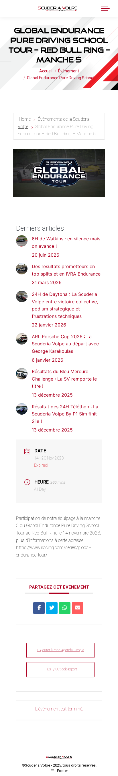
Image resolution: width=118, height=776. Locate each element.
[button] (19, 8)
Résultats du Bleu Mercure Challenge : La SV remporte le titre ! (64, 379)
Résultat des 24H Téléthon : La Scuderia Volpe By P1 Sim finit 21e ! (65, 414)
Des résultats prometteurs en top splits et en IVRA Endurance (66, 270)
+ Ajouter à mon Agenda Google (60, 650)
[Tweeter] (52, 608)
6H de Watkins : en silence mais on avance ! (66, 242)
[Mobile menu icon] (105, 8)
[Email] (77, 608)
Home (25, 119)
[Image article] (21, 241)
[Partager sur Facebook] (39, 608)
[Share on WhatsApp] (64, 608)
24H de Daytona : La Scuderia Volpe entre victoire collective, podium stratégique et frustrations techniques (65, 305)
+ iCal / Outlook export (60, 669)
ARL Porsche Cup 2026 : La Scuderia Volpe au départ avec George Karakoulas (65, 344)
